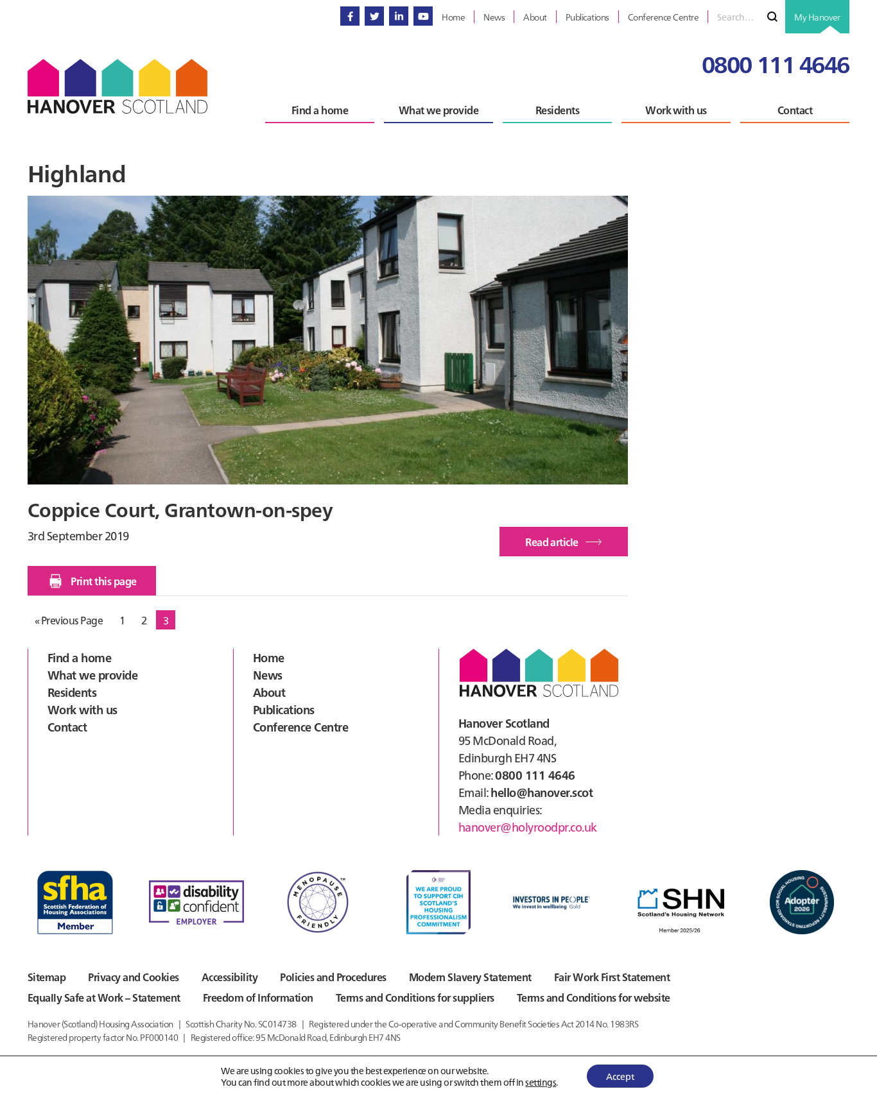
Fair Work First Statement (612, 977)
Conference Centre (300, 727)
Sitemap (46, 977)
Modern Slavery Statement (470, 977)
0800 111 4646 (775, 63)
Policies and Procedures (333, 977)
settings (540, 1082)
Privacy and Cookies (133, 977)
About (269, 692)
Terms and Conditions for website (593, 997)
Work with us (82, 709)
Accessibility (229, 977)
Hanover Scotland (117, 86)
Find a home (79, 657)
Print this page (103, 581)
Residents (72, 692)
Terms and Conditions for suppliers (415, 997)
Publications (284, 709)
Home (268, 657)
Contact (67, 727)
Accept (620, 1076)
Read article (569, 545)
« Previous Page (69, 621)
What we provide (92, 675)
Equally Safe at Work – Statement (104, 997)
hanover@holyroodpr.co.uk (527, 827)
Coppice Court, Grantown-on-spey (180, 508)
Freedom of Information (258, 997)
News (267, 675)
